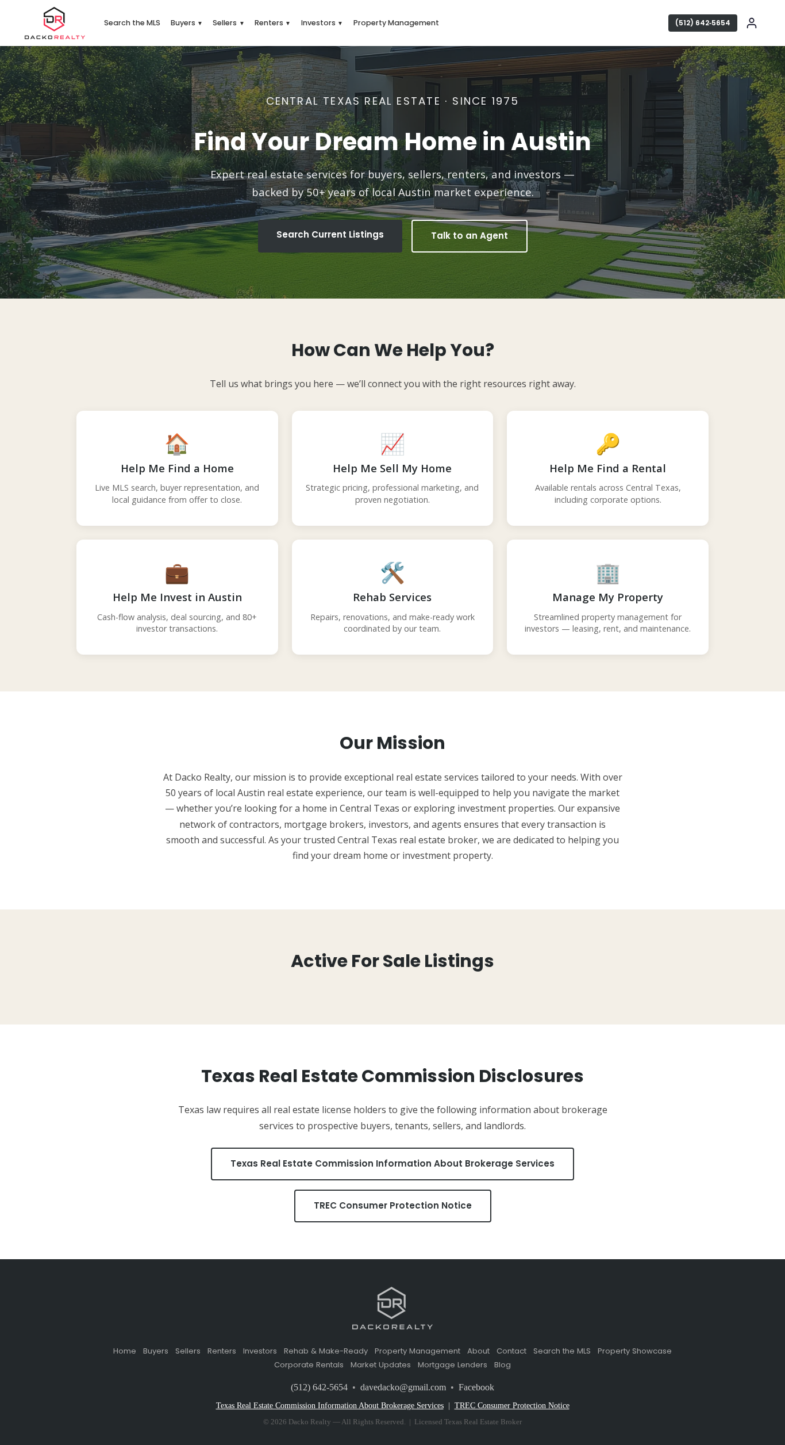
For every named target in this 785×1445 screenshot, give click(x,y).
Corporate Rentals (309, 1364)
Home (124, 1350)
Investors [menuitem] (322, 23)
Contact (511, 1350)
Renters (221, 1350)
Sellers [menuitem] (228, 23)
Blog (502, 1364)
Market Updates (381, 1364)
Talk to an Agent (469, 236)
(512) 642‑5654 (702, 23)
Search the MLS (562, 1350)
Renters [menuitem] (273, 23)
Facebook (476, 1387)
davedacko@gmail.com (403, 1387)
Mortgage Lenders (452, 1364)
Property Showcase (635, 1350)
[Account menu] (751, 23)
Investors (260, 1350)
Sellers (188, 1350)
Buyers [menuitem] (187, 23)
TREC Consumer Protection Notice (393, 1205)
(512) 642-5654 (319, 1387)
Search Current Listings (330, 234)
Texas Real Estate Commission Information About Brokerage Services (392, 1163)
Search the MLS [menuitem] (132, 23)
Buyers (155, 1350)
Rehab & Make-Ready (326, 1350)
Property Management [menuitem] (396, 23)
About (478, 1350)
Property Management (417, 1350)
